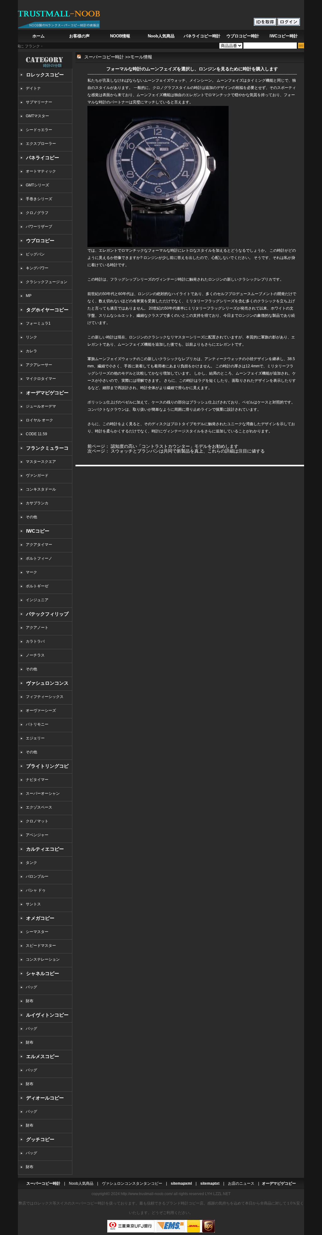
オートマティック (41, 171)
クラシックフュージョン (46, 282)
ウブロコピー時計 (242, 36)
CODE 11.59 (36, 434)
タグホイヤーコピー (47, 309)
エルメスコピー (42, 1056)
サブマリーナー (39, 102)
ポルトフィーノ (39, 558)
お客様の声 (79, 36)
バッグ (31, 987)
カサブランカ (37, 503)
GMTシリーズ (37, 185)
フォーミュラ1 (38, 323)
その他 (33, 517)
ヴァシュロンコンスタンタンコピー (132, 1183)
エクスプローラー (41, 143)
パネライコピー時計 (202, 36)
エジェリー (35, 738)
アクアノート (37, 627)
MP (28, 296)
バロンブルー (37, 876)
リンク (31, 337)
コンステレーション (43, 959)
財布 (29, 1001)
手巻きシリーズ (39, 199)
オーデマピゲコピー (47, 392)
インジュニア (37, 600)
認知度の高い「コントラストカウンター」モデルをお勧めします (174, 446)
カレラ (31, 351)
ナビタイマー (37, 779)
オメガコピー (40, 918)
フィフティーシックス (45, 696)
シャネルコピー (42, 973)
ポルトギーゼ (37, 586)
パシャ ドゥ (36, 890)
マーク (31, 572)
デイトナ (33, 88)
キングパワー (37, 268)
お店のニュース (241, 1183)
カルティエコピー (45, 849)
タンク (31, 862)
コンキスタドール (41, 489)
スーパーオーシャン (43, 793)
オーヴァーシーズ (41, 710)
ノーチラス (35, 655)
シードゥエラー (39, 130)
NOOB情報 (120, 36)
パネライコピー (42, 157)
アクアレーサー (39, 365)
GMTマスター (37, 116)
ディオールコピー (45, 1098)
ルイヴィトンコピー (47, 1015)
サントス (33, 904)
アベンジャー (37, 835)
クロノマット (37, 821)
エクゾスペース (39, 807)
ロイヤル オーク (39, 420)
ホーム (38, 36)
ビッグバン (35, 254)
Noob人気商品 (161, 36)
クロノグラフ (37, 213)
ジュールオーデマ (41, 406)
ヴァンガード (37, 475)
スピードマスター (41, 945)
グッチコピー (40, 1139)
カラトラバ (35, 641)
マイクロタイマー (41, 378)
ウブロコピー (40, 240)
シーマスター (37, 932)
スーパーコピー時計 (104, 56)
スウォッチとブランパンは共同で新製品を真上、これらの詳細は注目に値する (188, 450)
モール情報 (141, 56)
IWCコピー (37, 531)
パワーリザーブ (39, 226)
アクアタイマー (39, 544)
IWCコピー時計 (283, 36)
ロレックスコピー (45, 74)
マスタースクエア (41, 461)
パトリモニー (37, 724)
